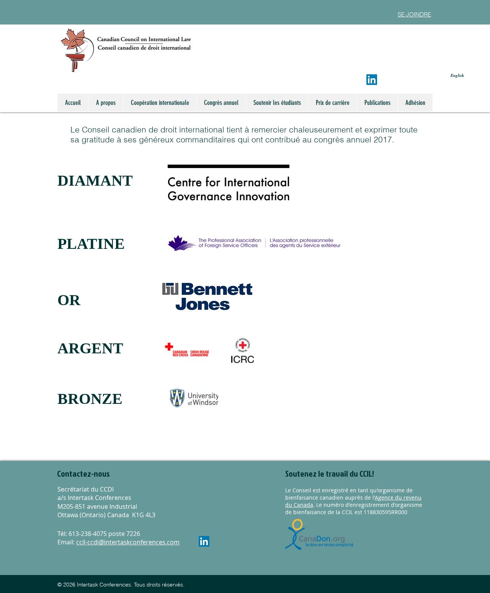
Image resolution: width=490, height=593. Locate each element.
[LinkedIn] (371, 79)
